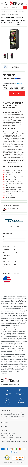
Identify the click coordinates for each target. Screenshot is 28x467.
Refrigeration (8, 11)
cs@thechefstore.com (9, 433)
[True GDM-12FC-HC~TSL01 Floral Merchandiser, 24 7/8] (5, 56)
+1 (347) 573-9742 (9, 435)
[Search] (25, 7)
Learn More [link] (6, 85)
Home (2, 11)
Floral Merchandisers (5, 13)
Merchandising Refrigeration (18, 11)
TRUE (17, 226)
